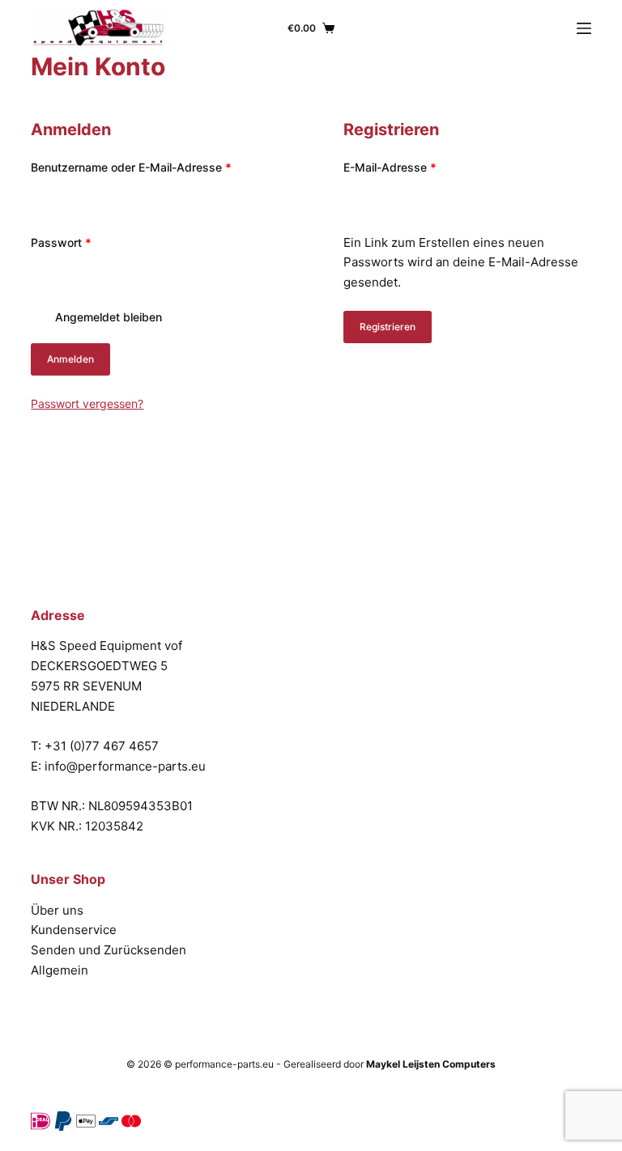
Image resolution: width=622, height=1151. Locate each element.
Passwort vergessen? (87, 403)
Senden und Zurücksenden (108, 950)
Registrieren (387, 327)
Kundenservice (74, 929)
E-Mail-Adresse (419, 166)
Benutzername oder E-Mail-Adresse (154, 166)
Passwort (91, 241)
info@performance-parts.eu (125, 766)
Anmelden (70, 359)
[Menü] (584, 28)
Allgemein (59, 970)
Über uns (57, 910)
